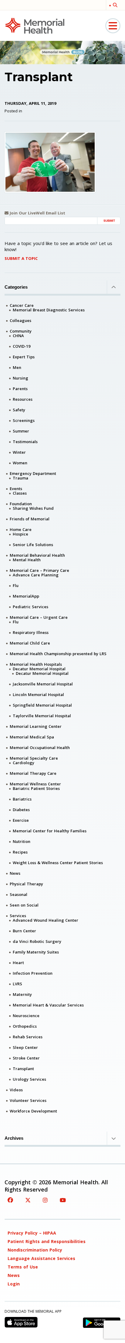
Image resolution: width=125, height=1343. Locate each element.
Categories (16, 287)
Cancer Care (22, 305)
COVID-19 (21, 346)
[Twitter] (28, 1200)
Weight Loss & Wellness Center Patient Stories (58, 862)
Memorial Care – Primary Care (39, 570)
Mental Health (27, 559)
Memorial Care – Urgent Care (39, 617)
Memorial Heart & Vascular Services (48, 1005)
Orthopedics (25, 1026)
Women (20, 463)
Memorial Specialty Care (34, 758)
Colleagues (20, 320)
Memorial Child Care (30, 643)
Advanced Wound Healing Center (45, 920)
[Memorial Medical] (35, 25)
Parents (20, 388)
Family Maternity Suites (36, 952)
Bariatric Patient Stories (36, 788)
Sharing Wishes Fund (33, 508)
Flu (16, 585)
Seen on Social (24, 905)
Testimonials (25, 441)
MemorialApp (26, 596)
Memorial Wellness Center (35, 784)
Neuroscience (26, 1015)
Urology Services (29, 1079)
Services (18, 915)
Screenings (24, 420)
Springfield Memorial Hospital (42, 705)
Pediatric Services (30, 606)
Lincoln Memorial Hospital (38, 694)
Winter (19, 452)
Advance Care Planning (36, 575)
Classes (20, 493)
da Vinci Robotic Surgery (37, 941)
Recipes (20, 852)
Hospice (20, 534)
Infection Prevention (32, 973)
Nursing (20, 378)
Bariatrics (22, 799)
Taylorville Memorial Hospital (42, 715)
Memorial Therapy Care (33, 773)
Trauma (20, 478)
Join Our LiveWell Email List (36, 213)
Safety (19, 410)
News (15, 873)
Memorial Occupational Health (40, 747)
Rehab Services (27, 1037)
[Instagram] (45, 1200)
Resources (22, 399)
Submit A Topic (21, 258)
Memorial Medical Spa (32, 737)
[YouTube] (63, 1200)
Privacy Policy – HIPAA (32, 1233)
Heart (18, 962)
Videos (16, 1090)
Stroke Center (26, 1058)
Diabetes (21, 809)
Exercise (21, 820)
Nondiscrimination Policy (35, 1250)
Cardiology (23, 762)
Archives (14, 1138)
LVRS (17, 984)
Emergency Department (33, 473)
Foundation (21, 503)
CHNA (18, 335)
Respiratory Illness (31, 632)
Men (17, 367)
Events (16, 488)
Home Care (21, 529)
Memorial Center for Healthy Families (49, 831)
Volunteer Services (28, 1100)
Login (14, 1284)
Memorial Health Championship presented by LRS (58, 653)
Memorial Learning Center (36, 726)
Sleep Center (25, 1047)
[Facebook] (10, 1200)
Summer (21, 431)
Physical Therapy (26, 884)
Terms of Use (23, 1267)
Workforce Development (33, 1111)
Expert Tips (24, 357)
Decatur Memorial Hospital (39, 669)
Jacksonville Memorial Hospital (43, 684)
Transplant (23, 1068)
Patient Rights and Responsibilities (47, 1241)
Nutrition (21, 841)
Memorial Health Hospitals (36, 664)
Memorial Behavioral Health (37, 555)
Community (21, 331)
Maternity (22, 994)
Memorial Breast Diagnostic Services (49, 310)
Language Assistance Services (41, 1258)
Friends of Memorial (29, 519)
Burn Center (24, 930)
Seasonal (18, 894)
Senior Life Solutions (33, 544)
